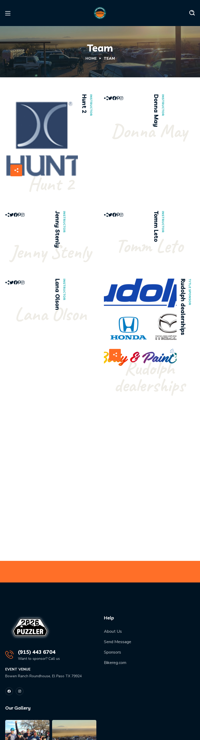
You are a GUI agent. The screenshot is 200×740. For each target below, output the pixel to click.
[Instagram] (19, 691)
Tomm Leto (156, 226)
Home (91, 58)
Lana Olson (57, 294)
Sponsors (112, 652)
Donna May (156, 110)
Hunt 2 (84, 103)
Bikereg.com (115, 663)
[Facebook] (9, 691)
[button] (192, 13)
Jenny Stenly (57, 229)
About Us (113, 631)
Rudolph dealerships (183, 307)
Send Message (117, 642)
